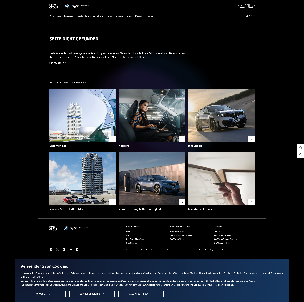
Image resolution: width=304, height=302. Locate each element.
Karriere (151, 15)
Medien (138, 15)
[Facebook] (50, 249)
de (241, 6)
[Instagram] (64, 249)
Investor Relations (115, 15)
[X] (57, 249)
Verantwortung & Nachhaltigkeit (90, 15)
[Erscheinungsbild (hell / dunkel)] (251, 6)
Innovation (68, 15)
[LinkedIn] (77, 249)
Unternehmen (55, 15)
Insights (129, 15)
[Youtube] (70, 249)
